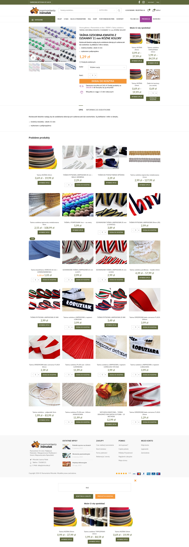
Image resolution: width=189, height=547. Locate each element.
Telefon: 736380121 (39, 462)
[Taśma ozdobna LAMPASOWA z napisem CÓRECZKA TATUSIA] (111, 347)
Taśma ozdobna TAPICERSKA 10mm (153, 50)
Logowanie (144, 449)
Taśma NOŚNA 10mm (44, 175)
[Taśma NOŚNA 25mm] (137, 39)
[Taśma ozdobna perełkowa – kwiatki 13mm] (144, 252)
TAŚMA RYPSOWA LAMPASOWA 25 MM (111, 317)
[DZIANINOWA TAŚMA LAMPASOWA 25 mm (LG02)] (111, 252)
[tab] (81, 108)
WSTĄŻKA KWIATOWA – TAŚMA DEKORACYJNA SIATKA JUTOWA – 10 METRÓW (111, 414)
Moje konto (145, 445)
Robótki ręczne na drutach (81, 445)
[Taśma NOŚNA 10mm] (137, 74)
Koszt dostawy (101, 449)
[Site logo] (42, 10)
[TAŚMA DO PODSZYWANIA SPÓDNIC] (111, 157)
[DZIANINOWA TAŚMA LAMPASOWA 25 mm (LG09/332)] (111, 204)
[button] (153, 99)
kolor (81, 67)
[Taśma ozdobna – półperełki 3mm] (44, 394)
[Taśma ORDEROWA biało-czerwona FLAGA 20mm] (144, 394)
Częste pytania (123, 449)
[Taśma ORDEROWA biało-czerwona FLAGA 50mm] (44, 347)
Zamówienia (145, 453)
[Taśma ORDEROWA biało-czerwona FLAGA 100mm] (144, 299)
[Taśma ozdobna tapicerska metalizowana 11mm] (144, 157)
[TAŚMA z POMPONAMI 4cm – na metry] (77, 204)
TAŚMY (108, 28)
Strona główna (84, 28)
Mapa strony (123, 460)
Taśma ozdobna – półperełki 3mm (44, 412)
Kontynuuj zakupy (83, 496)
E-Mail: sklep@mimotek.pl (41, 465)
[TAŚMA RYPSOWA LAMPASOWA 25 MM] (111, 299)
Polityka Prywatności (126, 453)
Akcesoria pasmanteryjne (81, 454)
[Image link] (43, 444)
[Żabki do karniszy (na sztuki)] (153, 74)
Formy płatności (101, 453)
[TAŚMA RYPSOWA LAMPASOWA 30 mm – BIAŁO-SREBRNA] (77, 157)
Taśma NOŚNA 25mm (66, 531)
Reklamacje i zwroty (103, 457)
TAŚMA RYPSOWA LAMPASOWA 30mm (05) (144, 222)
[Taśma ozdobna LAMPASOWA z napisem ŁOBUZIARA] (144, 347)
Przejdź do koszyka (105, 496)
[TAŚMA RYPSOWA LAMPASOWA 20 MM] (44, 299)
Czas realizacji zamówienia (105, 445)
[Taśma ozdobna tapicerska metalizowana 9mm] (44, 204)
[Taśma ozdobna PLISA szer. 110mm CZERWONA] (77, 347)
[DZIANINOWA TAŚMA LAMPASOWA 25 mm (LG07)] (77, 252)
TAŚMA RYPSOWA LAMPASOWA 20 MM (44, 317)
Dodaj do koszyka (103, 81)
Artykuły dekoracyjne (79, 462)
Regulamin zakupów (125, 457)
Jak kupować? (123, 445)
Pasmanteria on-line (97, 28)
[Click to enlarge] (33, 57)
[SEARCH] (119, 10)
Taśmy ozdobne (117, 28)
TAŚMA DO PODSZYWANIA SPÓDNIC (111, 175)
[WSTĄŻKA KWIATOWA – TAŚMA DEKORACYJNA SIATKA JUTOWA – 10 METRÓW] (111, 394)
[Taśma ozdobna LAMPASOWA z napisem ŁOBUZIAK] (77, 299)
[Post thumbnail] (66, 446)
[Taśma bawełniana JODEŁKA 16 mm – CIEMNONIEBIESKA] (44, 252)
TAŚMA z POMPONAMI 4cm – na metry (78, 222)
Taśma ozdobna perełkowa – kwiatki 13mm (145, 270)
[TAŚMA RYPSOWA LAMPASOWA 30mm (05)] (144, 204)
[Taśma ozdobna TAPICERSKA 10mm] (153, 39)
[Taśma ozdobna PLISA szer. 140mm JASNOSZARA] (77, 394)
